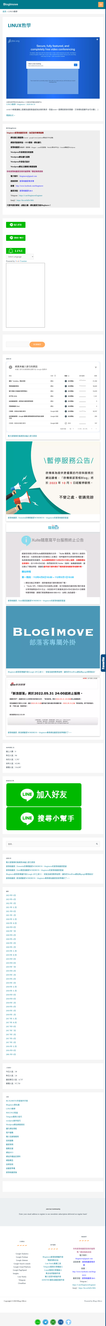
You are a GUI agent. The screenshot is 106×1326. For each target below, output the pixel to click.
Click (103, 663)
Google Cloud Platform (22, 1267)
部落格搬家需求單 (27, 181)
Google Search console (22, 1264)
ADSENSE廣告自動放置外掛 (53, 1280)
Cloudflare (22, 1283)
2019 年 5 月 (11, 975)
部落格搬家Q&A (26, 191)
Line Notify (22, 1277)
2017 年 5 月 (11, 1035)
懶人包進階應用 (12, 1137)
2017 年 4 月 (11, 1039)
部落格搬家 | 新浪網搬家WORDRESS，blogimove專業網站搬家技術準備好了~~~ (38, 878)
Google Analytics (22, 1254)
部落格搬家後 (11, 1172)
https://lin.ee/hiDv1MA (25, 200)
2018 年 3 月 (11, 1011)
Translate (23, 261)
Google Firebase (22, 1257)
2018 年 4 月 (11, 1007)
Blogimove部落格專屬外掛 (53, 1257)
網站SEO (9, 1152)
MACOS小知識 (12, 1113)
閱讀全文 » (10, 115)
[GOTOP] (68, 1322)
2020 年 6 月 (11, 935)
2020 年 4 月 (11, 939)
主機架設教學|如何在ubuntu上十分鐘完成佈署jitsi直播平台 (24, 102)
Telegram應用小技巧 (14, 1117)
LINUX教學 (11, 104)
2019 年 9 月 (11, 959)
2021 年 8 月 (11, 911)
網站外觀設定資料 (13, 1156)
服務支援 (9, 1148)
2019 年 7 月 (11, 967)
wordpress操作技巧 (13, 1121)
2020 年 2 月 (11, 947)
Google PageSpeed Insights (20, 1271)
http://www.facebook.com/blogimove (29, 186)
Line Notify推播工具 (53, 1264)
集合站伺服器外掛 (53, 1273)
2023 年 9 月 (11, 895)
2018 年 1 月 (11, 1015)
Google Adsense (22, 1260)
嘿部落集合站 (53, 1260)
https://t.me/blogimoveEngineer (30, 196)
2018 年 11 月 (11, 991)
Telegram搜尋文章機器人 (53, 1267)
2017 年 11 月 (11, 1019)
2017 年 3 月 (11, 1042)
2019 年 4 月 (11, 979)
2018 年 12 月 (11, 987)
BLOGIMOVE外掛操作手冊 (17, 1101)
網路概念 (9, 1160)
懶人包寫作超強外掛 (53, 1277)
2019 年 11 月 (11, 951)
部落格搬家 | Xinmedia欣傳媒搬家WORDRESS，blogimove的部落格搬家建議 (36, 866)
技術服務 (9, 1141)
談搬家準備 (10, 1168)
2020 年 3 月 (11, 943)
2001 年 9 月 (11, 1054)
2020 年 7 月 (11, 931)
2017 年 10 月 (11, 1023)
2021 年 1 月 (11, 915)
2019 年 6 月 (11, 971)
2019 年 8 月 (11, 963)
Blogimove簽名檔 (13, 1105)
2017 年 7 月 (11, 1031)
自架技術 (9, 1164)
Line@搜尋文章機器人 (53, 1270)
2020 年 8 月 (11, 927)
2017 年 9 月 (11, 1027)
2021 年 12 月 (11, 907)
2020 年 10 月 (11, 923)
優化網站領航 (11, 1129)
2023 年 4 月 (11, 899)
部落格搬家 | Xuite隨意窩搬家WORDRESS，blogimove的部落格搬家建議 (34, 870)
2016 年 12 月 (11, 1046)
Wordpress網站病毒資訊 (15, 1125)
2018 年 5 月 (11, 1003)
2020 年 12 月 (11, 919)
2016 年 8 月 (11, 1050)
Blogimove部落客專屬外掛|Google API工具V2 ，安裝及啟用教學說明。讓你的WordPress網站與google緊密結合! (49, 874)
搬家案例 (9, 1144)
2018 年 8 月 (11, 999)
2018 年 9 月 (11, 995)
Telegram (22, 1280)
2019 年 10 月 (11, 955)
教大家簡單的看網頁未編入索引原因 (20, 862)
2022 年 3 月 (11, 903)
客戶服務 (9, 1133)
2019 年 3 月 (11, 983)
